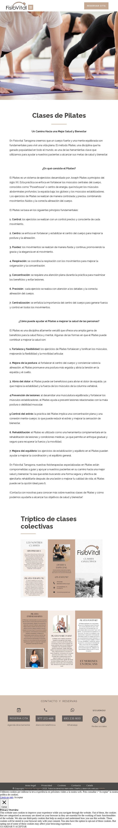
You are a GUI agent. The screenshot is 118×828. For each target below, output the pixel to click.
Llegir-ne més (6, 797)
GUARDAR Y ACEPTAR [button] (13, 826)
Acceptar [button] (18, 797)
